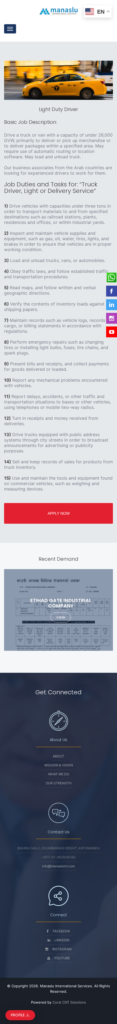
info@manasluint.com (58, 866)
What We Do (58, 774)
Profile (18, 1015)
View (60, 617)
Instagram (62, 949)
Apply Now (59, 513)
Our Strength (59, 783)
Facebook (61, 931)
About (58, 756)
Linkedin (61, 940)
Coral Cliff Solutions (69, 1002)
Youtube (62, 958)
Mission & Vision (58, 765)
